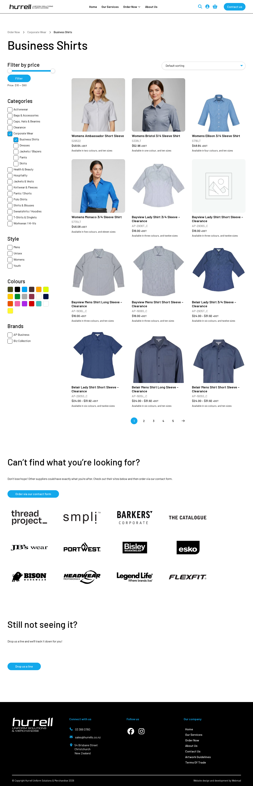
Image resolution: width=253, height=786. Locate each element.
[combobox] (204, 66)
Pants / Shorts (22, 193)
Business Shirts (29, 139)
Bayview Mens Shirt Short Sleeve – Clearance (157, 304)
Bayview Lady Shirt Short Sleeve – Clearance (217, 219)
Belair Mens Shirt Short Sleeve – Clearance (216, 389)
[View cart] (215, 6)
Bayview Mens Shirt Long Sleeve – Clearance (97, 304)
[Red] (31, 303)
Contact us (234, 6)
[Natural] (39, 296)
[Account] (207, 6)
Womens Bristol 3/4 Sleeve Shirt (156, 136)
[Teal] (39, 303)
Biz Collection (22, 340)
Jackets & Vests (23, 181)
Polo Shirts (20, 199)
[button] (132, 7)
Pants (23, 157)
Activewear (20, 109)
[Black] (17, 289)
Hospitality (20, 175)
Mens (16, 247)
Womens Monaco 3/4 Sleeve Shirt (97, 217)
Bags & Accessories (26, 115)
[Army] (10, 289)
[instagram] (141, 731)
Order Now (13, 32)
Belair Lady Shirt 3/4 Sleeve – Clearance (214, 304)
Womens (19, 259)
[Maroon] (31, 296)
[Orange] (10, 303)
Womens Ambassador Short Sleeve (98, 136)
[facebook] (131, 731)
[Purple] (24, 303)
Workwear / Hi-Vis (24, 223)
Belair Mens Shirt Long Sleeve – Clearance (155, 389)
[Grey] (24, 296)
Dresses (24, 145)
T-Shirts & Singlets (25, 217)
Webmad (236, 780)
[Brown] (31, 289)
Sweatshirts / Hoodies (27, 211)
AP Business (21, 334)
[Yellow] (10, 311)
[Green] (17, 296)
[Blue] (24, 289)
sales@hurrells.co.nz (88, 737)
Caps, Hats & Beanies (26, 121)
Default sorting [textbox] (175, 65)
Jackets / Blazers (30, 151)
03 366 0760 (82, 729)
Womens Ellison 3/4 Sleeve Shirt (216, 136)
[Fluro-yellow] (46, 289)
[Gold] (10, 296)
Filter (19, 78)
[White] (46, 303)
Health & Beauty (23, 169)
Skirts (23, 163)
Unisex (17, 253)
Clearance (19, 127)
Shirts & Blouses (23, 205)
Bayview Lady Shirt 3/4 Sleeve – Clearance (156, 219)
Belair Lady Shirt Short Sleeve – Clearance (95, 389)
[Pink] (17, 303)
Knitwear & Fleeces (25, 187)
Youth (17, 265)
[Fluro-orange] (39, 289)
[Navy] (46, 296)
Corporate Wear (36, 32)
